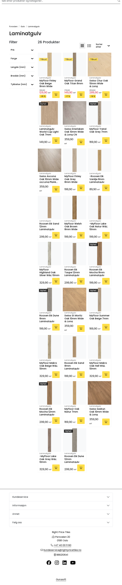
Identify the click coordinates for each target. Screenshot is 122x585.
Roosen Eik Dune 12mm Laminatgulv (74, 459)
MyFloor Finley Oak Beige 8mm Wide (47, 83)
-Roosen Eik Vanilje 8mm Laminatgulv (96, 179)
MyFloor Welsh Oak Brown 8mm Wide (73, 226)
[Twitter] (48, 562)
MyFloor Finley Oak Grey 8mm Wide (72, 179)
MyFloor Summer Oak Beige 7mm (99, 317)
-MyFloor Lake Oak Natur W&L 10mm (98, 226)
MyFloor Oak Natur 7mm (71, 410)
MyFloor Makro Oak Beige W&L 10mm (48, 366)
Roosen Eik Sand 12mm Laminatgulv (49, 226)
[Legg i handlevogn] (56, 94)
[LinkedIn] (64, 562)
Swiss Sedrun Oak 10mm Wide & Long (99, 412)
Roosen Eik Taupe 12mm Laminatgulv (72, 272)
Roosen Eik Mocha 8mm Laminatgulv (97, 272)
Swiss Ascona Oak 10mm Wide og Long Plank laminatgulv (49, 179)
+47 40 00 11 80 (62, 545)
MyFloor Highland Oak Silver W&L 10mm (49, 272)
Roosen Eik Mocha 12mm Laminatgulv (47, 412)
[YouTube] (73, 562)
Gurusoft (61, 579)
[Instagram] (57, 562)
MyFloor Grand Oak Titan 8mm (73, 82)
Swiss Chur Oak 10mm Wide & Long (98, 83)
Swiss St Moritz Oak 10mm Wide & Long (74, 318)
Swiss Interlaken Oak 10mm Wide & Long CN (74, 132)
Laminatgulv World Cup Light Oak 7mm (49, 132)
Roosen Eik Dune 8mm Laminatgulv (49, 318)
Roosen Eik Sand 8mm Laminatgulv (74, 366)
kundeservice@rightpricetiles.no (62, 550)
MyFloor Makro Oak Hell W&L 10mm (98, 366)
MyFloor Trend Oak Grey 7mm (98, 130)
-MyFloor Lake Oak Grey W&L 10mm (48, 459)
